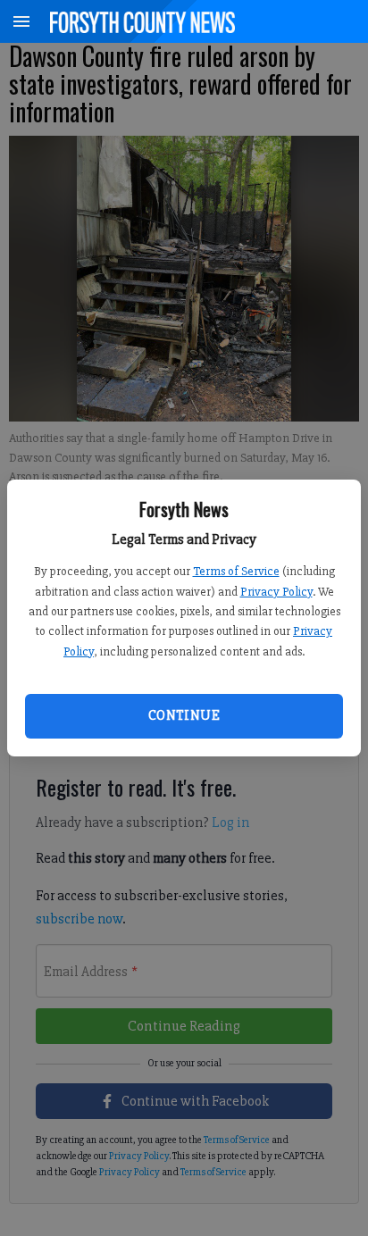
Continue (184, 715)
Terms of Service (236, 571)
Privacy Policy (276, 591)
